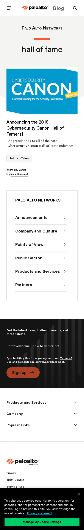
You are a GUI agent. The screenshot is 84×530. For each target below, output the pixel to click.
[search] (73, 8)
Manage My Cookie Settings (42, 522)
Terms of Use (15, 486)
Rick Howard (19, 174)
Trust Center (15, 479)
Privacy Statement (52, 361)
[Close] (79, 494)
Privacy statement (39, 513)
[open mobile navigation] (10, 8)
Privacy (11, 472)
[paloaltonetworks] (35, 8)
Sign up (19, 372)
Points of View (19, 158)
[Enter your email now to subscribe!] (42, 349)
